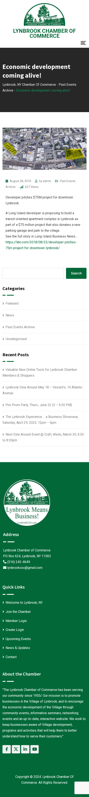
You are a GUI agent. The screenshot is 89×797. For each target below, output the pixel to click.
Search (76, 273)
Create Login (15, 630)
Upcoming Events (18, 639)
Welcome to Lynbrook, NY (24, 603)
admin (47, 181)
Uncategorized (16, 339)
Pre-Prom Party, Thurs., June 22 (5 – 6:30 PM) (39, 405)
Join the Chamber (18, 612)
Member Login (16, 621)
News (10, 315)
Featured (12, 303)
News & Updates (18, 648)
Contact (11, 657)
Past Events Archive (20, 327)
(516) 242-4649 (18, 562)
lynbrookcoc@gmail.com (24, 568)
